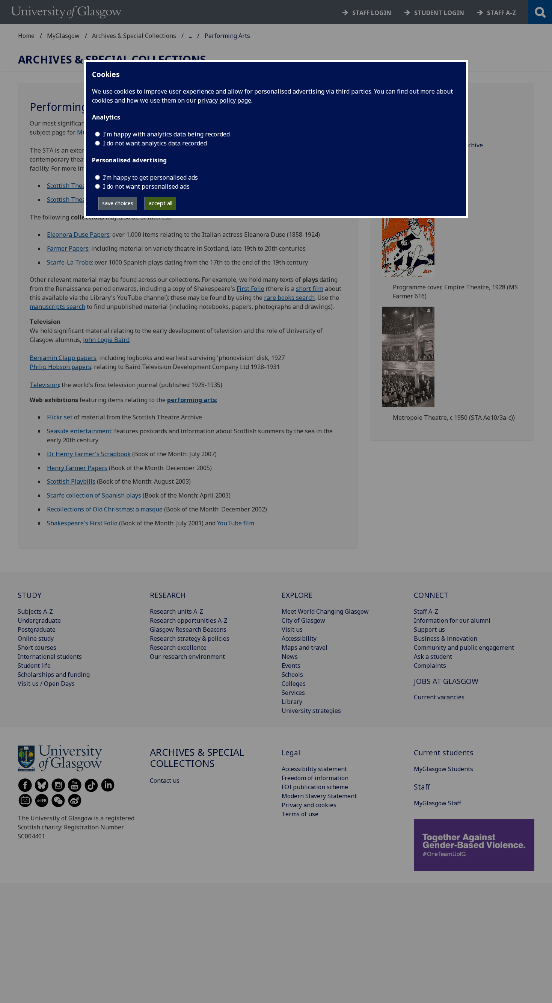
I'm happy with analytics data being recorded (166, 134)
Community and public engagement (464, 647)
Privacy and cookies (309, 805)
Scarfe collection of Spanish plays (94, 495)
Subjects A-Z (35, 611)
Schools (292, 674)
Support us (429, 629)
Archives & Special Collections (134, 36)
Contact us (164, 780)
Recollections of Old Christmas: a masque (105, 509)
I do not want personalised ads (146, 186)
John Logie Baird (106, 340)
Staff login (371, 13)
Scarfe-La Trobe (69, 262)
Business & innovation (445, 638)
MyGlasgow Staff (437, 803)
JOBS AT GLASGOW (446, 681)
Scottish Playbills (71, 481)
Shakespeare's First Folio (82, 523)
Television (44, 385)
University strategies (311, 710)
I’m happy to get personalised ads (150, 177)
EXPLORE (297, 595)
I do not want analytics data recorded (155, 143)
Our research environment (187, 656)
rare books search (289, 297)
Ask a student (433, 656)
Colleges (294, 683)
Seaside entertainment (79, 431)
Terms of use (300, 814)
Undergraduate (39, 620)
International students (50, 656)
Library (292, 701)
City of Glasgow (303, 620)
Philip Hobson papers (60, 367)
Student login (439, 13)
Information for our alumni (452, 620)
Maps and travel (304, 647)
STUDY (29, 595)
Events (291, 665)
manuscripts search (57, 307)
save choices (117, 203)
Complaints (430, 665)
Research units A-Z (176, 611)
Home (26, 36)
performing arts (191, 400)
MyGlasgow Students (443, 769)
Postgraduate (37, 629)
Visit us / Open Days (46, 683)
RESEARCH (168, 595)
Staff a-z (501, 13)
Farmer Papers (68, 248)
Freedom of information (315, 778)
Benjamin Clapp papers (63, 358)
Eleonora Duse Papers (78, 234)
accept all (160, 203)
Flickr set (59, 417)
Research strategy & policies (189, 638)
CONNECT (431, 595)
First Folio (250, 288)
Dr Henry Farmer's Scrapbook (89, 454)
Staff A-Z (426, 611)
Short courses (37, 647)
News (290, 656)
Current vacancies (439, 697)
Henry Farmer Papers (77, 468)
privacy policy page (224, 100)
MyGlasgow (63, 36)
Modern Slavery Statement (319, 796)
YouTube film (235, 523)
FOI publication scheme (315, 787)
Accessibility (299, 638)
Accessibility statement (314, 769)
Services (293, 692)
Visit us (292, 629)
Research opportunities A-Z (189, 620)
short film (309, 288)
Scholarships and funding (54, 674)
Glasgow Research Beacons (188, 629)
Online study (36, 638)
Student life (34, 665)
